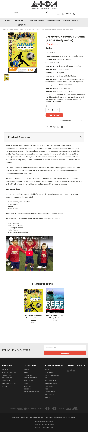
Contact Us (20, 25)
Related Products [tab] (42, 284)
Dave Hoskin (49, 386)
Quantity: (49, 106)
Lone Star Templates (48, 424)
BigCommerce (48, 421)
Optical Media (28, 381)
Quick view (33, 298)
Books (26, 383)
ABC (46, 389)
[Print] (54, 127)
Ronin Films (49, 372)
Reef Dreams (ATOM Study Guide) (54, 317)
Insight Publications (52, 375)
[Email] (51, 127)
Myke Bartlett (50, 394)
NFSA (46, 378)
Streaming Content (30, 378)
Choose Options (33, 302)
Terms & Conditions (35, 20)
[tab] (44, 137)
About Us (19, 20)
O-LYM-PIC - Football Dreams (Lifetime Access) (33, 318)
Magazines (27, 386)
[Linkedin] (62, 127)
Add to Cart (54, 302)
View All (48, 397)
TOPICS (26, 372)
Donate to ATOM (70, 20)
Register (13, 383)
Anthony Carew (50, 381)
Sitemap (4, 386)
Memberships (28, 389)
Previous (84, 425)
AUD (68, 13)
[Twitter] (58, 127)
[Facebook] (47, 127)
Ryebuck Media (50, 392)
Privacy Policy (53, 20)
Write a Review (52, 44)
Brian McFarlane (51, 383)
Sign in (4, 383)
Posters (26, 369)
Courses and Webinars (31, 392)
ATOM (47, 369)
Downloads (28, 375)
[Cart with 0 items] (74, 14)
